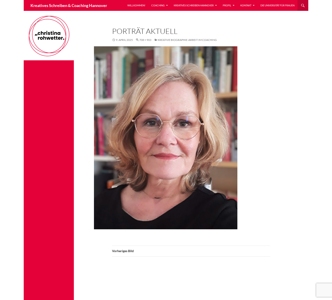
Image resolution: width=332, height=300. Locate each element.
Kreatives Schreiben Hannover (194, 5)
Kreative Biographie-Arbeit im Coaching (187, 40)
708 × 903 (145, 40)
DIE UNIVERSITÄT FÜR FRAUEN (277, 5)
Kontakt (245, 5)
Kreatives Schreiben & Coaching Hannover (68, 5)
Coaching (158, 5)
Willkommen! (136, 5)
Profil (227, 5)
